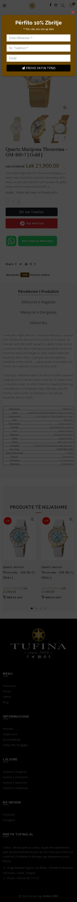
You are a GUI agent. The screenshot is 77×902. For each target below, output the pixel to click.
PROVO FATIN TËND (41, 68)
